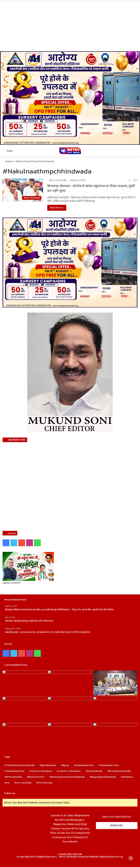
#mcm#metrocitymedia (119, 771)
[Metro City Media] (70, 150)
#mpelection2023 (35, 777)
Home (9, 161)
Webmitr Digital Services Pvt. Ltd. (106, 857)
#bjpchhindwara (47, 765)
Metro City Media (58, 180)
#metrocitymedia (13, 777)
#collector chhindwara (69, 771)
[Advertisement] (70, 26)
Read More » (57, 207)
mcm (6, 783)
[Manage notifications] (131, 858)
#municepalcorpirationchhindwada (67, 777)
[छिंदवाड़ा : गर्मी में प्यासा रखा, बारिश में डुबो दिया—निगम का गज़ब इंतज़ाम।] (25, 735)
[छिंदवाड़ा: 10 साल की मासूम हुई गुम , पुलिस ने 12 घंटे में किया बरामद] (70, 735)
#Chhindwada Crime (108, 765)
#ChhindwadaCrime (84, 765)
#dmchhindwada (93, 771)
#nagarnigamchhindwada (102, 777)
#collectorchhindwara (40, 771)
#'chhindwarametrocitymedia (19, 765)
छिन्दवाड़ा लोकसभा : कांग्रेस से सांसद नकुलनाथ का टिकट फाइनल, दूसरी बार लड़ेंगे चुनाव (91, 188)
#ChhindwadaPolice (14, 771)
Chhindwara (127, 777)
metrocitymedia (44, 783)
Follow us (9, 793)
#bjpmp (65, 765)
